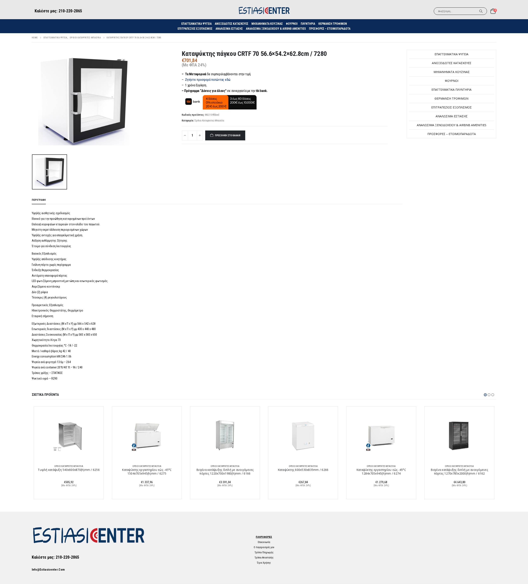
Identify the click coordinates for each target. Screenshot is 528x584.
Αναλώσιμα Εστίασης (229, 28)
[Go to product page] (68, 435)
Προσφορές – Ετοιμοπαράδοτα (329, 28)
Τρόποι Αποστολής (264, 557)
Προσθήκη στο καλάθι (227, 135)
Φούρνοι (451, 81)
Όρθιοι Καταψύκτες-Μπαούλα (209, 120)
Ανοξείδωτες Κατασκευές (231, 23)
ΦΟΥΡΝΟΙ (292, 23)
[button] (485, 394)
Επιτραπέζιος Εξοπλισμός (195, 28)
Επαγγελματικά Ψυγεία (451, 54)
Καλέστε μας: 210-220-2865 (58, 10)
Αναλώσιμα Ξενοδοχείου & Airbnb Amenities (276, 28)
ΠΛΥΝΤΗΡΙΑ (308, 23)
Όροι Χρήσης (264, 562)
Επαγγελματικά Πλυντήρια (451, 90)
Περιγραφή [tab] (39, 199)
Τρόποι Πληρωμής (264, 552)
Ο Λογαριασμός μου (264, 547)
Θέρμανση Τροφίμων (332, 23)
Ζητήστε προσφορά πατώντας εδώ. (208, 80)
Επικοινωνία (264, 542)
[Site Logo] (264, 11)
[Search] (481, 11)
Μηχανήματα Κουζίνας (267, 23)
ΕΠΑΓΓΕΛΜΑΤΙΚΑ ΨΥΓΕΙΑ (196, 23)
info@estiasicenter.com (48, 569)
